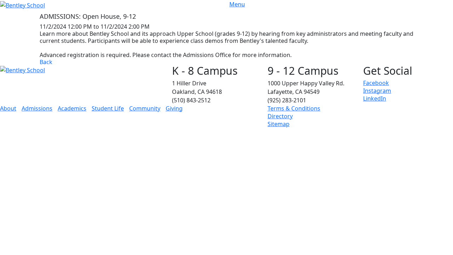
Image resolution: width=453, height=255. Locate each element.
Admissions (37, 108)
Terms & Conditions (294, 108)
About (8, 108)
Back (46, 62)
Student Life (108, 108)
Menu (237, 4)
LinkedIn (374, 98)
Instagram (377, 91)
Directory (280, 116)
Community (144, 108)
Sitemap (278, 124)
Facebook (376, 83)
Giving (174, 108)
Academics (72, 108)
